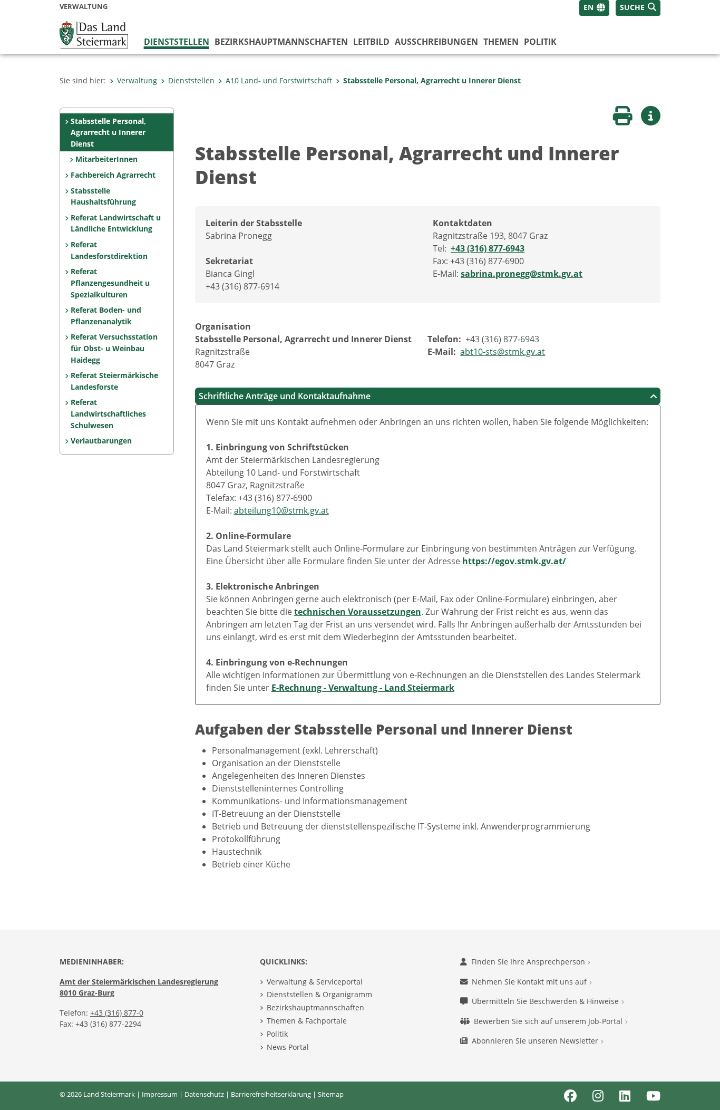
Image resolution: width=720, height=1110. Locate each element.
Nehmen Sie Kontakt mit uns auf (530, 982)
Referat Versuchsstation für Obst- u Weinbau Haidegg (114, 348)
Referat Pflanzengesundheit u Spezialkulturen (110, 282)
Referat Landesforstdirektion (109, 250)
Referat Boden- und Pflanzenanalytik (106, 315)
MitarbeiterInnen (106, 159)
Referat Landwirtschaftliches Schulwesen (108, 413)
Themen (501, 41)
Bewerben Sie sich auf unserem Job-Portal (549, 1021)
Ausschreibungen (436, 41)
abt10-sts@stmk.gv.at (502, 352)
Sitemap (331, 1094)
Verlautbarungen (101, 441)
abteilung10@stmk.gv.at (281, 510)
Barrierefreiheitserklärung (271, 1094)
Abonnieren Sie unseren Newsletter (536, 1041)
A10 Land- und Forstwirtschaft (279, 80)
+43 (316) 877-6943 (487, 248)
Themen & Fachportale (307, 1021)
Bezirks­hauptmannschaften (281, 41)
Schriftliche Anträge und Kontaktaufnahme (285, 396)
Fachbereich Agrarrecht (113, 175)
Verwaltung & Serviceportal (315, 982)
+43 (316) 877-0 (116, 1013)
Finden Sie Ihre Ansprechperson (529, 962)
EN (588, 7)
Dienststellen (176, 41)
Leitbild (371, 41)
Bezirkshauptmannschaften (315, 1007)
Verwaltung (137, 80)
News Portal (288, 1047)
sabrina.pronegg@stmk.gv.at (521, 273)
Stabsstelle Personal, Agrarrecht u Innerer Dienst (432, 80)
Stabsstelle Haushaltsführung (103, 196)
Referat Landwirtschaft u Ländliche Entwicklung (116, 223)
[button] (638, 8)
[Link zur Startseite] (94, 34)
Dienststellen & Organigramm (319, 994)
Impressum (160, 1094)
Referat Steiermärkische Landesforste (114, 381)
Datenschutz (204, 1094)
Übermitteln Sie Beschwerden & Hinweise (546, 1001)
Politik (540, 41)
